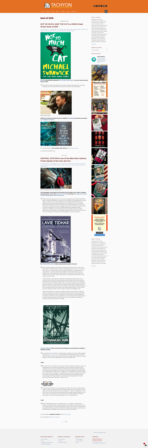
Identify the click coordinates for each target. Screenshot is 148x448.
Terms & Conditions (63, 442)
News (68, 11)
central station (77, 163)
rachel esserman (68, 165)
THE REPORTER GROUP (48, 264)
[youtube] (99, 6)
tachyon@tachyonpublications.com (99, 442)
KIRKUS (42, 80)
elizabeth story (84, 29)
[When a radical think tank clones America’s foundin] (99, 173)
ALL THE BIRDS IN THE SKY (47, 119)
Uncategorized (53, 29)
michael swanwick (52, 30)
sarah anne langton (79, 165)
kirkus (46, 30)
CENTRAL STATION (61, 194)
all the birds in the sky (62, 29)
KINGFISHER (71, 118)
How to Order (44, 439)
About (57, 11)
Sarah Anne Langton (55, 417)
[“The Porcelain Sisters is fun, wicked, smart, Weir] (99, 123)
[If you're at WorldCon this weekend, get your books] (99, 89)
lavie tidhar (54, 165)
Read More (93, 44)
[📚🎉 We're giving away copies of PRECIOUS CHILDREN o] (99, 139)
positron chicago (60, 165)
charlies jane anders (77, 29)
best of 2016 (69, 29)
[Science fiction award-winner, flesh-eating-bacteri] (99, 206)
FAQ (43, 440)
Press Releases (79, 439)
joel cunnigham (48, 165)
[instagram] (106, 6)
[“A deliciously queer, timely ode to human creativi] (99, 106)
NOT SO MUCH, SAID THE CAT (66, 80)
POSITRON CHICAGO (45, 348)
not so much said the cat (61, 30)
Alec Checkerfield (44, 29)
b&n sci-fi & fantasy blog (63, 163)
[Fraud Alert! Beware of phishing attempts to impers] (99, 223)
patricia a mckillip (70, 30)
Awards (63, 11)
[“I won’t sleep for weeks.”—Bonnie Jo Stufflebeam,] (99, 189)
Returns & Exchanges (46, 444)
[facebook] (97, 6)
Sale (53, 11)
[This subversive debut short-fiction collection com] (99, 156)
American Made (79, 440)
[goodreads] (102, 6)
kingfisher (42, 30)
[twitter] (94, 6)
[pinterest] (104, 6)
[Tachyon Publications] (57, 9)
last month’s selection (52, 354)
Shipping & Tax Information (47, 442)
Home (43, 11)
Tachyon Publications (99, 432)
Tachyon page (74, 148)
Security (60, 440)
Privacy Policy (62, 439)
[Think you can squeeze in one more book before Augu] (99, 73)
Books (48, 11)
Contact (73, 11)
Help (77, 442)
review (73, 165)
